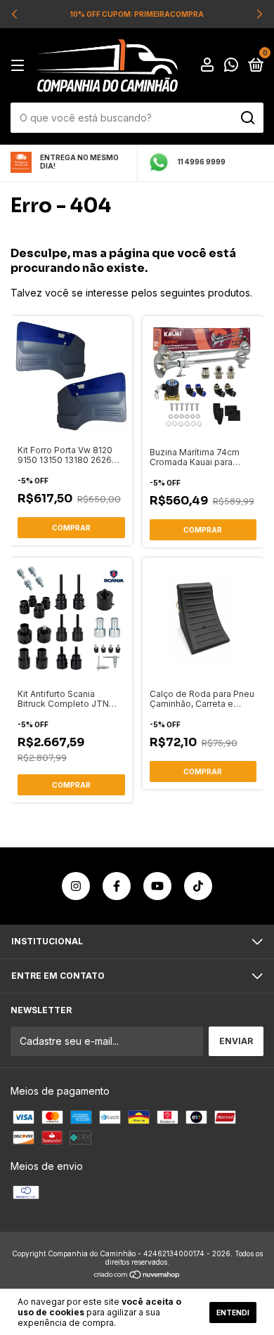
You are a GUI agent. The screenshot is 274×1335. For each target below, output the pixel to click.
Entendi (232, 1312)
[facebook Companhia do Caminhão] (117, 886)
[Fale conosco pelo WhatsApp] (231, 66)
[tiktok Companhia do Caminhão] (198, 886)
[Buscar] (247, 118)
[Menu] (20, 65)
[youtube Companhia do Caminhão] (157, 886)
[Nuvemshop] (137, 1276)
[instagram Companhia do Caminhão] (76, 886)
